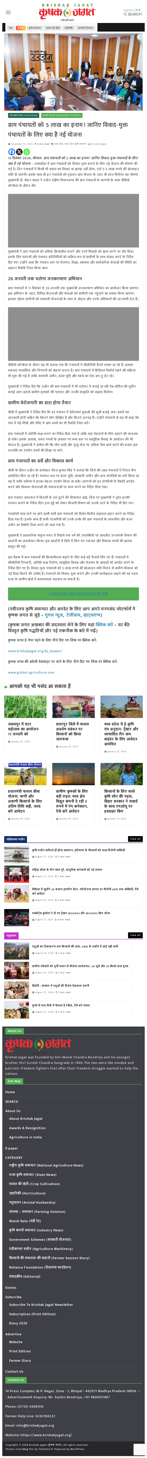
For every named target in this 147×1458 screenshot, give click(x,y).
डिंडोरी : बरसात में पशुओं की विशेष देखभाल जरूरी (60, 986)
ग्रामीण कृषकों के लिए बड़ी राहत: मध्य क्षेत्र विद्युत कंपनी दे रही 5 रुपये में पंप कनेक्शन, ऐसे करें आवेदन (72, 801)
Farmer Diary (20, 1361)
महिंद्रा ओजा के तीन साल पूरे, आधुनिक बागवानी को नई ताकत (67, 870)
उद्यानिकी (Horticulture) (27, 1193)
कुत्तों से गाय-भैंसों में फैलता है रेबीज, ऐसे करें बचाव (61, 1006)
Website (16, 1342)
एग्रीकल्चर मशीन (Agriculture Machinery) (41, 1249)
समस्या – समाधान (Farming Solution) (37, 1212)
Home (10, 1092)
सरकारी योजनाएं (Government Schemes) (62, 115)
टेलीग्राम (74, 615)
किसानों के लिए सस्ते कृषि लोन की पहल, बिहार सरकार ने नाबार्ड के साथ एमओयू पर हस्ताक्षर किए (121, 801)
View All (135, 839)
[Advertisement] (73, 220)
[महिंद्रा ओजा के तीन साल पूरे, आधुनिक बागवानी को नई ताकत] (16, 874)
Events (11, 1288)
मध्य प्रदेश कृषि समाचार (76, 144)
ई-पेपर (21, 28)
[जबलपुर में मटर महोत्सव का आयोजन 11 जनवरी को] (25, 698)
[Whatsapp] (26, 152)
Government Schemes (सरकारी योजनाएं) (40, 1240)
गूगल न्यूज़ (53, 615)
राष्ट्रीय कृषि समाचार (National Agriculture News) (46, 1165)
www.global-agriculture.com (31, 672)
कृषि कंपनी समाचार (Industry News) (36, 1230)
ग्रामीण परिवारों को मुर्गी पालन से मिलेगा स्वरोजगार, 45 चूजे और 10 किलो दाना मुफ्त (80, 966)
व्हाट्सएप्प (92, 615)
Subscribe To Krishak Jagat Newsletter (41, 1305)
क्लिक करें (104, 625)
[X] (19, 152)
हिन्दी (138, 10)
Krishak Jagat (98, 144)
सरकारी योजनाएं (85, 28)
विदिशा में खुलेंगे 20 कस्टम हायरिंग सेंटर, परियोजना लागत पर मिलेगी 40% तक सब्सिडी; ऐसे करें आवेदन (85, 891)
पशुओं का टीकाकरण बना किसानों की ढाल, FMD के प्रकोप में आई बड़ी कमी (75, 947)
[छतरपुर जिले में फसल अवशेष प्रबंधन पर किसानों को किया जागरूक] (73, 698)
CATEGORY (14, 1158)
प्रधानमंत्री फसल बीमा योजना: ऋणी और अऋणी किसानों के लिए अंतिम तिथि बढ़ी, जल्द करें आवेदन (25, 801)
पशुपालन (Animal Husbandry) (32, 1203)
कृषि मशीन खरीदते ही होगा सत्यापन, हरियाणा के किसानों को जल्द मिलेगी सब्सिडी (78, 850)
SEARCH (11, 1102)
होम (11, 28)
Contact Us (14, 1372)
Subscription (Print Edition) (32, 1314)
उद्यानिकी (69, 28)
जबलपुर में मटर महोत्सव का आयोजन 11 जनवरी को (23, 729)
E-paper (11, 1148)
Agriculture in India (25, 1137)
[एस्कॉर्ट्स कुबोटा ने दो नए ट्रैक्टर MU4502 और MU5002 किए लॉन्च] (16, 917)
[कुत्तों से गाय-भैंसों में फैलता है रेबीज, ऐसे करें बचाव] (16, 1009)
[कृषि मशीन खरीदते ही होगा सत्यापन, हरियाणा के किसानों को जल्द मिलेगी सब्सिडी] (16, 854)
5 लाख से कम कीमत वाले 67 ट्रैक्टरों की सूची (78, 594)
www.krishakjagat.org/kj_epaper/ (35, 651)
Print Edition (20, 1351)
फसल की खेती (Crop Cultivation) (34, 1184)
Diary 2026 (18, 1323)
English (128, 10)
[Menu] (8, 12)
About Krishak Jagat (26, 1119)
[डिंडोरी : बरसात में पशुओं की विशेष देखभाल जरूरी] (16, 990)
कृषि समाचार (35, 28)
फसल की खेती (53, 28)
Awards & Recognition (27, 1128)
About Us (13, 1111)
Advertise (13, 1334)
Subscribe (13, 1297)
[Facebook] (11, 152)
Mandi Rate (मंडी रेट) (25, 1221)
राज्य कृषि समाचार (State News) (24, 115)
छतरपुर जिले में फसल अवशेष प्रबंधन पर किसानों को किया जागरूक (72, 731)
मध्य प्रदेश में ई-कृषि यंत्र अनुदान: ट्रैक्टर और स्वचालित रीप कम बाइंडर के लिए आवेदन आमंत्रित (121, 734)
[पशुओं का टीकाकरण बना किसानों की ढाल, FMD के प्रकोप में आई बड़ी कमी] (16, 951)
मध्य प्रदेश (58, 144)
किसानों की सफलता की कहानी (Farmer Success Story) (49, 1258)
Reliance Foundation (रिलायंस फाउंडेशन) (40, 1267)
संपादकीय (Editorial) (25, 1277)
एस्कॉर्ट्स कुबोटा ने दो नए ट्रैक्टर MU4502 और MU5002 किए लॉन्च (71, 913)
